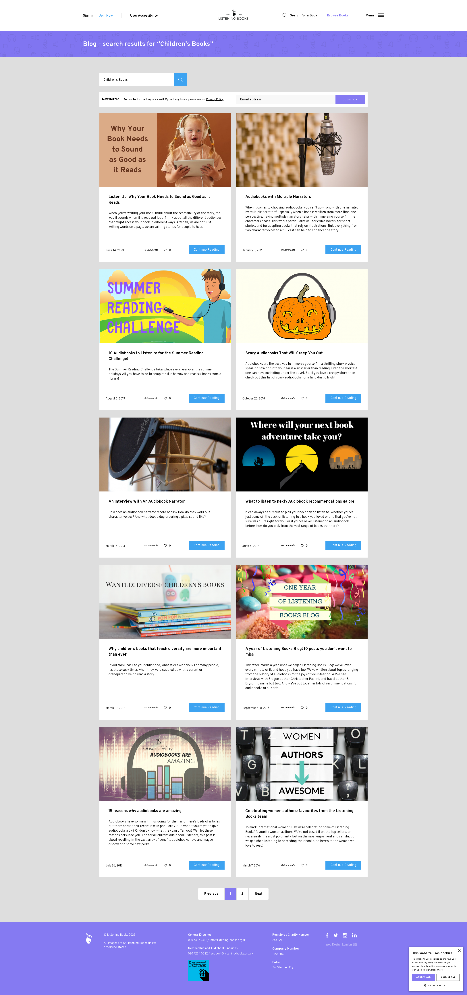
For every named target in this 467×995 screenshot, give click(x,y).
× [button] (459, 950)
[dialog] (436, 969)
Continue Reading (206, 250)
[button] (381, 16)
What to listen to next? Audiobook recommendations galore (299, 501)
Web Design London (339, 945)
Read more (437, 970)
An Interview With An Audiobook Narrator (147, 501)
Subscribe (350, 99)
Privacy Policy (214, 99)
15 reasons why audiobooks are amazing (145, 811)
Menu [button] (370, 16)
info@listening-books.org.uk (228, 940)
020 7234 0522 (198, 954)
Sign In (88, 16)
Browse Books (337, 16)
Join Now (106, 16)
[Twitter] (335, 935)
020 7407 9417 (197, 940)
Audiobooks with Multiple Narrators (278, 196)
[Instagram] (345, 935)
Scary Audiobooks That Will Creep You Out (284, 353)
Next (259, 894)
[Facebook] (327, 935)
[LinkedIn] (354, 935)
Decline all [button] (448, 977)
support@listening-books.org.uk (232, 954)
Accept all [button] (423, 977)
